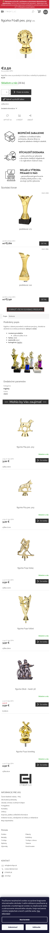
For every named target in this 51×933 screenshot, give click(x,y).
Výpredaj (4, 846)
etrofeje (8, 876)
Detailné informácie (8, 108)
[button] (25, 463)
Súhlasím (36, 927)
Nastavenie (25, 919)
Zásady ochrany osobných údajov (13, 803)
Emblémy (29, 837)
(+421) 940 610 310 (11, 869)
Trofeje (4, 840)
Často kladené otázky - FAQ (11, 797)
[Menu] (45, 12)
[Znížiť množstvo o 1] (9, 93)
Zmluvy (3, 812)
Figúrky (19, 342)
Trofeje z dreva (31, 840)
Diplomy (4, 843)
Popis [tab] (5, 316)
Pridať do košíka (22, 92)
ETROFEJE (8, 872)
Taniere (28, 843)
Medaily (4, 837)
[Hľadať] (33, 12)
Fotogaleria (5, 806)
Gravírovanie (30, 846)
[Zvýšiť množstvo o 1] (9, 90)
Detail (44, 243)
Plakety (28, 834)
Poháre (3, 834)
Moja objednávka (7, 821)
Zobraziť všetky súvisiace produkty (25, 309)
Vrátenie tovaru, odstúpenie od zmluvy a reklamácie (19, 818)
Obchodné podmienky (9, 800)
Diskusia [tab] (12, 316)
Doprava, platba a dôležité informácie (14, 815)
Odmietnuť (12, 927)
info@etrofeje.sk (11, 865)
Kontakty (4, 809)
